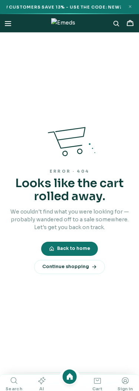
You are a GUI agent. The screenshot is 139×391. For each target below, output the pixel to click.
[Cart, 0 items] (129, 23)
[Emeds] (63, 23)
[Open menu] (7, 23)
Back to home (73, 248)
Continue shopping (65, 267)
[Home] (69, 376)
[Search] (116, 23)
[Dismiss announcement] (130, 7)
